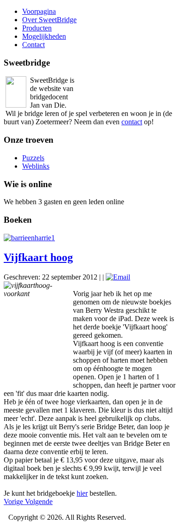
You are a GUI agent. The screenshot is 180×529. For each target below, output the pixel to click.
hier (82, 493)
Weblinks (35, 166)
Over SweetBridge (49, 20)
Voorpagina (39, 11)
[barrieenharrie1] (29, 238)
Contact (33, 45)
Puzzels (33, 158)
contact (131, 122)
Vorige (14, 501)
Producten (37, 28)
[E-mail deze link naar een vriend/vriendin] (118, 277)
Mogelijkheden (44, 36)
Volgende (39, 501)
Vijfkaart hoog (38, 257)
